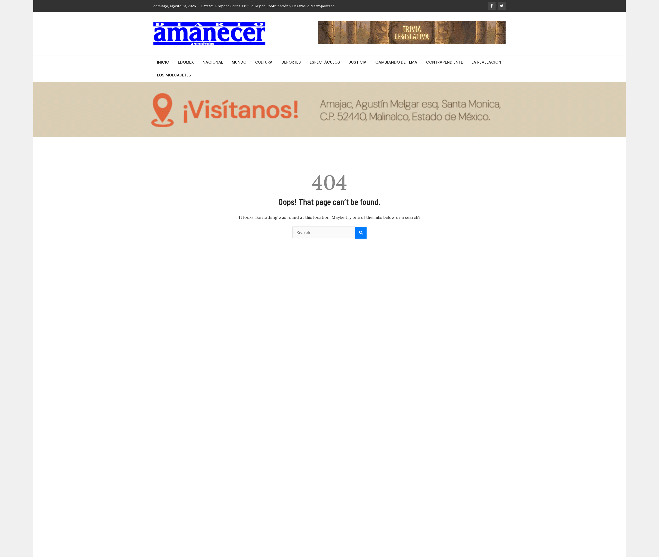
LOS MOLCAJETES (174, 75)
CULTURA (264, 62)
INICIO (163, 62)
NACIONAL (213, 62)
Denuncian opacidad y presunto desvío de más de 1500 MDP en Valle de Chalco (280, 6)
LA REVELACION (486, 62)
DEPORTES (291, 62)
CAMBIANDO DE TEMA (396, 62)
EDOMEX (186, 62)
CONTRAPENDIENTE (444, 62)
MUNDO (239, 62)
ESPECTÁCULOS (325, 62)
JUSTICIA (358, 62)
